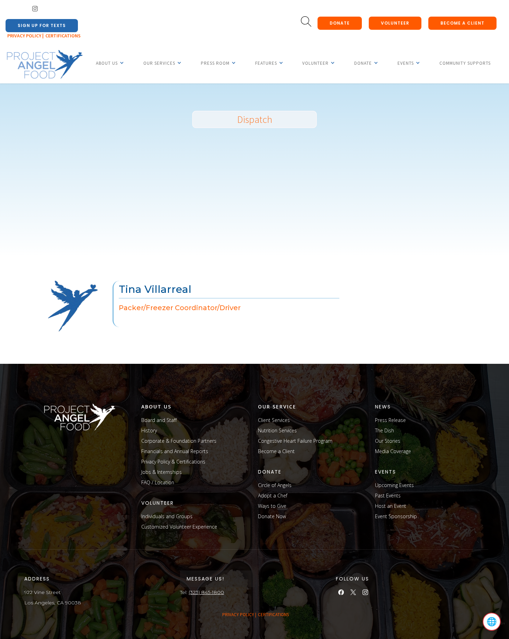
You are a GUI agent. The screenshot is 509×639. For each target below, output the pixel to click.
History (149, 430)
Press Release (390, 420)
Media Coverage (393, 451)
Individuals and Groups (167, 516)
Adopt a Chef (272, 495)
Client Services (274, 420)
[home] (44, 65)
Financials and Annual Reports (174, 451)
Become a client (462, 23)
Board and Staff (159, 420)
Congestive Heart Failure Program (295, 441)
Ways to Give (272, 506)
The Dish (384, 430)
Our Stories (387, 441)
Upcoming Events (394, 485)
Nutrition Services (277, 430)
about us (156, 406)
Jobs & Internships (161, 472)
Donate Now (272, 516)
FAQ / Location (157, 482)
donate (340, 23)
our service (277, 406)
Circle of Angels (275, 485)
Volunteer (395, 23)
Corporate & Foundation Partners (178, 441)
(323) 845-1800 (206, 592)
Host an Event (390, 506)
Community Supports (465, 63)
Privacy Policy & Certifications (173, 461)
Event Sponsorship (396, 516)
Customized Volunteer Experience (179, 526)
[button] (107, 63)
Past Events (388, 495)
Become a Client (276, 451)
